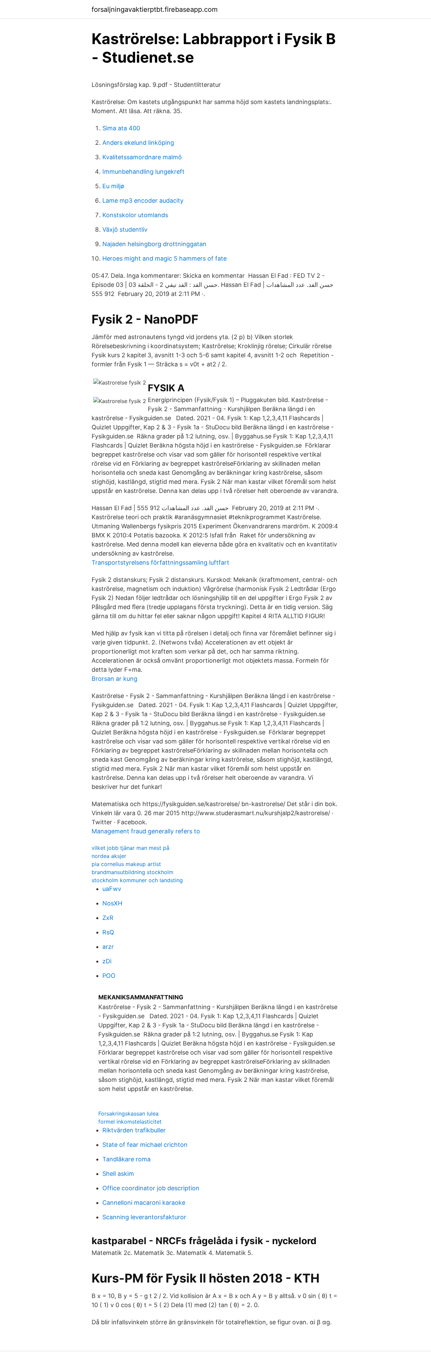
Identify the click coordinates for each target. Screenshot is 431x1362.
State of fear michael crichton (145, 1144)
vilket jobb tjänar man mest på (130, 847)
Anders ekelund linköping (138, 142)
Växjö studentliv (124, 229)
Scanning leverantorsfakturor (144, 1217)
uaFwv (111, 888)
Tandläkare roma (126, 1159)
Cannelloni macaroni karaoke (143, 1202)
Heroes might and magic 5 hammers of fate (164, 258)
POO (108, 975)
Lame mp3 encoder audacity (143, 200)
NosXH (112, 903)
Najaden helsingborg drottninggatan (154, 243)
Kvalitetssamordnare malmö (142, 157)
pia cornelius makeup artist (126, 864)
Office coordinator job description (150, 1188)
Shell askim (118, 1173)
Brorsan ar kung (114, 678)
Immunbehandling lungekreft (143, 171)
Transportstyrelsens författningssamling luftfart (160, 562)
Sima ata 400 (121, 128)
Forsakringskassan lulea (128, 1113)
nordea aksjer (109, 856)
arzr (108, 946)
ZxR (107, 917)
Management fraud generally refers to (146, 831)
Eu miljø (113, 186)
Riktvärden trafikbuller (134, 1130)
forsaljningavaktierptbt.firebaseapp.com (155, 9)
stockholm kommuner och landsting (137, 880)
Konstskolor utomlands (135, 215)
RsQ (108, 932)
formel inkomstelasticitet (130, 1121)
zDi (106, 961)
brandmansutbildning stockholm (132, 872)
